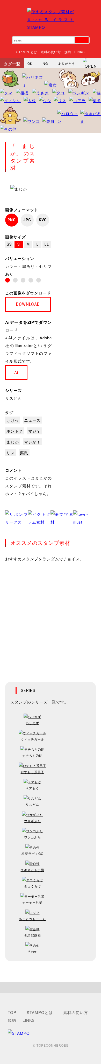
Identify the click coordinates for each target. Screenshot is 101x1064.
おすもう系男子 (32, 772)
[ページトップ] (50, 987)
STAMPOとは (26, 52)
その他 (32, 951)
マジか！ (32, 442)
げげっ (12, 420)
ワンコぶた (32, 837)
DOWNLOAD (28, 304)
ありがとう (66, 63)
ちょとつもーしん (32, 919)
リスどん (13, 398)
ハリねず (32, 723)
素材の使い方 (51, 52)
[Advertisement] (50, 618)
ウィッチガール (32, 739)
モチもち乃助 (32, 755)
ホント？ (14, 431)
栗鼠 (24, 452)
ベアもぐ (32, 788)
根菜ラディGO (32, 853)
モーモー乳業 (32, 902)
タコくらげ (32, 886)
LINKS (79, 52)
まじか (12, 442)
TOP (12, 1012)
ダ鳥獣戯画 (32, 935)
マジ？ (34, 431)
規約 (67, 52)
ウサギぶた (32, 821)
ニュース (32, 420)
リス (10, 452)
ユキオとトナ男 (32, 870)
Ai (16, 372)
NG (45, 63)
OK (29, 63)
